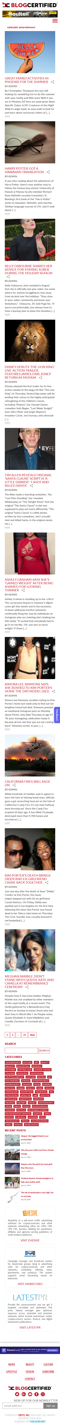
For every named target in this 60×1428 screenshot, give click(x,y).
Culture (30, 1077)
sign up (50, 1405)
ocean (26, 1106)
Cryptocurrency (14, 1077)
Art (36, 1062)
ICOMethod (27, 1092)
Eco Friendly (12, 1080)
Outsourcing (40, 1106)
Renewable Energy (38, 1110)
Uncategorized (40, 1121)
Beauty (45, 1062)
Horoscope (12, 1092)
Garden (47, 1084)
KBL (51, 1092)
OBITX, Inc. (24, 1415)
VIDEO (9, 1124)
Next (32, 1035)
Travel (25, 1121)
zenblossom (31, 1124)
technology (12, 1121)
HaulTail (10, 1088)
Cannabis (10, 1069)
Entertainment (40, 1080)
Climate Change (42, 1069)
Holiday (49, 1088)
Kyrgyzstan (12, 1095)
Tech (42, 1117)
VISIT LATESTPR (30, 1327)
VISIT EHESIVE (30, 1240)
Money (32, 1102)
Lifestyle (44, 1095)
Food (37, 1084)
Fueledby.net (38, 1421)
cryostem (22, 1073)
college (10, 1073)
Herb (39, 1088)
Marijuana (11, 1099)
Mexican (10, 1102)
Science (37, 1113)
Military (21, 1102)
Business (36, 1066)
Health (30, 1088)
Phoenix (10, 1110)
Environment (13, 1084)
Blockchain (23, 1066)
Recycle (21, 1110)
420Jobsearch (13, 1062)
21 (24, 1035)
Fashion (27, 1084)
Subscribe (48, 1371)
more (7, 116)
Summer (32, 1117)
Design (41, 1077)
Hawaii (20, 1088)
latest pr (25, 1095)
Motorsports (46, 1102)
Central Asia (24, 1069)
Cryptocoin (37, 1073)
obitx (17, 1106)
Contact (30, 1378)
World (18, 1124)
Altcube (27, 1062)
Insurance (41, 1092)
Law (35, 1095)
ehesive (26, 1080)
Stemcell (20, 1117)
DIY (49, 1077)
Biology (10, 1066)
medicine (38, 1099)
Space (47, 1113)
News (8, 1106)
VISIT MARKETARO (30, 1284)
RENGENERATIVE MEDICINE (18, 1113)
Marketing (25, 1099)
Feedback (57, 715)
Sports (9, 1117)
